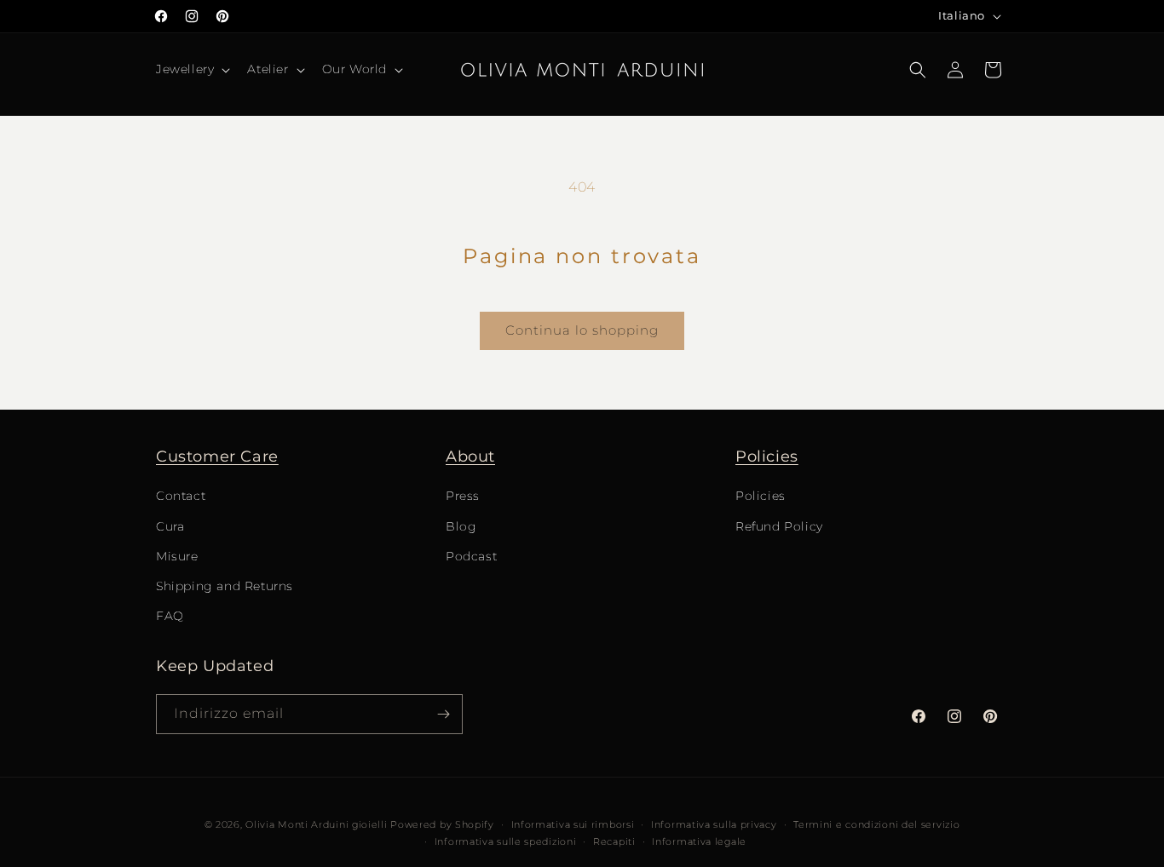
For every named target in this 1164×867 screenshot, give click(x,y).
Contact (180, 495)
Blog (461, 526)
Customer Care (217, 456)
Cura (170, 526)
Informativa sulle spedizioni (506, 841)
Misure (177, 556)
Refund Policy (779, 526)
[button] (191, 69)
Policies (766, 456)
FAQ (170, 615)
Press (463, 495)
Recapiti (614, 841)
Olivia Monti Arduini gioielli (316, 824)
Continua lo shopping (582, 330)
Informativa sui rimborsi (573, 824)
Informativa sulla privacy (714, 824)
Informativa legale (699, 841)
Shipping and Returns (224, 586)
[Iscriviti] (443, 714)
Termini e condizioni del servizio (876, 824)
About (470, 456)
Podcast (471, 556)
